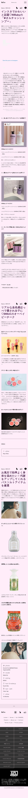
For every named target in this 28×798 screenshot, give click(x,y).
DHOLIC (3, 444)
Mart (21, 736)
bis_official (5, 109)
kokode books (7, 762)
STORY (21, 732)
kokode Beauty (7, 758)
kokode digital (21, 762)
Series (12, 717)
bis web (8, 284)
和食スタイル (7, 743)
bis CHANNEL (20, 717)
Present (6, 720)
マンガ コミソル (21, 751)
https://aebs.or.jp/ (10, 784)
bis (21, 740)
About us (13, 720)
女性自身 (21, 743)
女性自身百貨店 (21, 758)
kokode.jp (21, 754)
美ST (7, 740)
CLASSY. (21, 728)
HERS (7, 736)
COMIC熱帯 (21, 747)
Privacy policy (19, 722)
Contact (20, 720)
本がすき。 (7, 754)
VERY (7, 732)
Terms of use (8, 722)
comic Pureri (7, 751)
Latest (6, 717)
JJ (7, 728)
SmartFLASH (7, 747)
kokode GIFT (7, 766)
